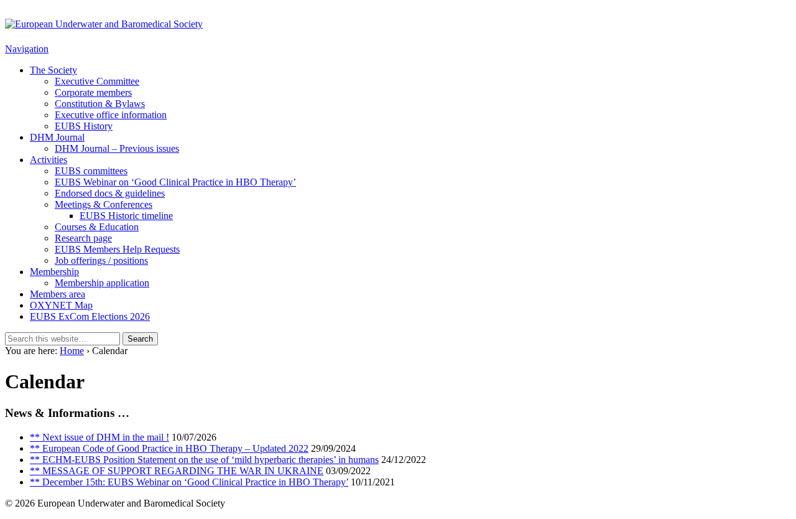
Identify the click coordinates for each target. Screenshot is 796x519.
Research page (83, 238)
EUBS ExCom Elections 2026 (90, 316)
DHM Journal (57, 137)
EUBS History (84, 126)
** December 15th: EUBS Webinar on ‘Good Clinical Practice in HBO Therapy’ (189, 482)
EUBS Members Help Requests (117, 249)
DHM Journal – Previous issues (117, 148)
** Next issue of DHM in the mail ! (99, 437)
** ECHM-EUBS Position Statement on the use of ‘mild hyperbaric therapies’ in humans (204, 459)
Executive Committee (97, 81)
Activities (48, 159)
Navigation (27, 49)
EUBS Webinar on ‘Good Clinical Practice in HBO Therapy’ (175, 182)
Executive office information (111, 115)
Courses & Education (97, 227)
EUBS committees (91, 171)
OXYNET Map (61, 305)
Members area (57, 294)
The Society (53, 70)
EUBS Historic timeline (126, 215)
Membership (54, 271)
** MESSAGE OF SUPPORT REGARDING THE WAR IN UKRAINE (176, 470)
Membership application (102, 283)
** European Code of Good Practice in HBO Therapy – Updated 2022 (169, 448)
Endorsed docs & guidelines (110, 193)
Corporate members (93, 92)
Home (72, 350)
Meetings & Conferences (103, 204)
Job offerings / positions (101, 260)
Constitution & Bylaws (100, 103)
